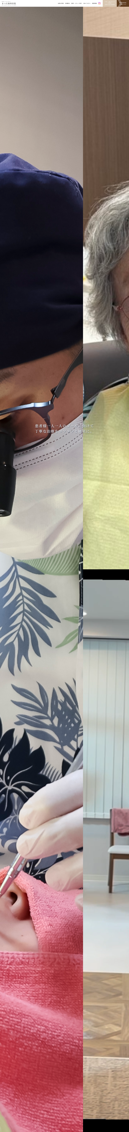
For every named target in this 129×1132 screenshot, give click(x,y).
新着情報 (94, 3)
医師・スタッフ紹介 (76, 3)
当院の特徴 (61, 3)
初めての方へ (87, 3)
